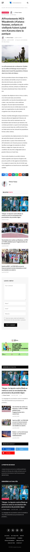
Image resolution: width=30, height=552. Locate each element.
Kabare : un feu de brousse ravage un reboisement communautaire (20, 433)
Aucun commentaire (22, 40)
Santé (22, 535)
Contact (19, 543)
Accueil (3, 7)
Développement (10, 540)
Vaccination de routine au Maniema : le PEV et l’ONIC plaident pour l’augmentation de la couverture (15, 241)
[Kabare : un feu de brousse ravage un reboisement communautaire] (6, 434)
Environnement (11, 538)
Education (11, 543)
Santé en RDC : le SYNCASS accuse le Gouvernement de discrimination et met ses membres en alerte (14, 268)
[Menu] (3, 3)
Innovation (20, 540)
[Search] (27, 3)
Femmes (20, 538)
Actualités (5, 12)
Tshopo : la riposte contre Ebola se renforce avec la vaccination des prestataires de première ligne (12, 215)
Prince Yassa (18, 12)
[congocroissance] (15, 2)
